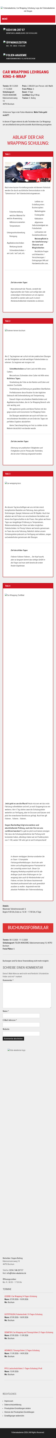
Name (6, 1011)
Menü (4, 19)
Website (6, 1029)
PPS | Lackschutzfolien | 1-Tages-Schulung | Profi (23, 1368)
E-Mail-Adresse (10, 1020)
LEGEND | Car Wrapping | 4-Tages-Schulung (20, 1296)
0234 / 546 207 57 (16, 1270)
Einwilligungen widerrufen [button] (14, 1416)
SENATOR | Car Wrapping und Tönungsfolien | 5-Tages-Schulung (28, 1332)
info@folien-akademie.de (16, 1273)
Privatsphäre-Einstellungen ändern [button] (17, 1408)
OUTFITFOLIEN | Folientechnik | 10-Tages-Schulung (23, 1314)
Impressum (8, 1401)
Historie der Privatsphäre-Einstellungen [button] (19, 1412)
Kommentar (8, 980)
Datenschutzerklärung (12, 1405)
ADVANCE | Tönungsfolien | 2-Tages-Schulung (22, 1350)
